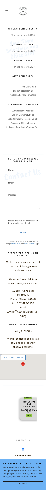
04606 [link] (25, 295)
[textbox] (23, 169)
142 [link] (22, 290)
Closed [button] (25, 331)
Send (23, 233)
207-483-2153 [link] (25, 303)
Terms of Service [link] (29, 244)
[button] (7, 11)
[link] (23, 11)
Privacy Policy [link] (16, 244)
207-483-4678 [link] (27, 299)
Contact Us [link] (23, 440)
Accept (23, 484)
